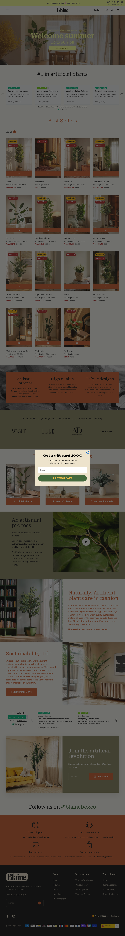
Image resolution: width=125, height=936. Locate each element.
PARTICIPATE (62, 478)
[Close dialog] (88, 452)
